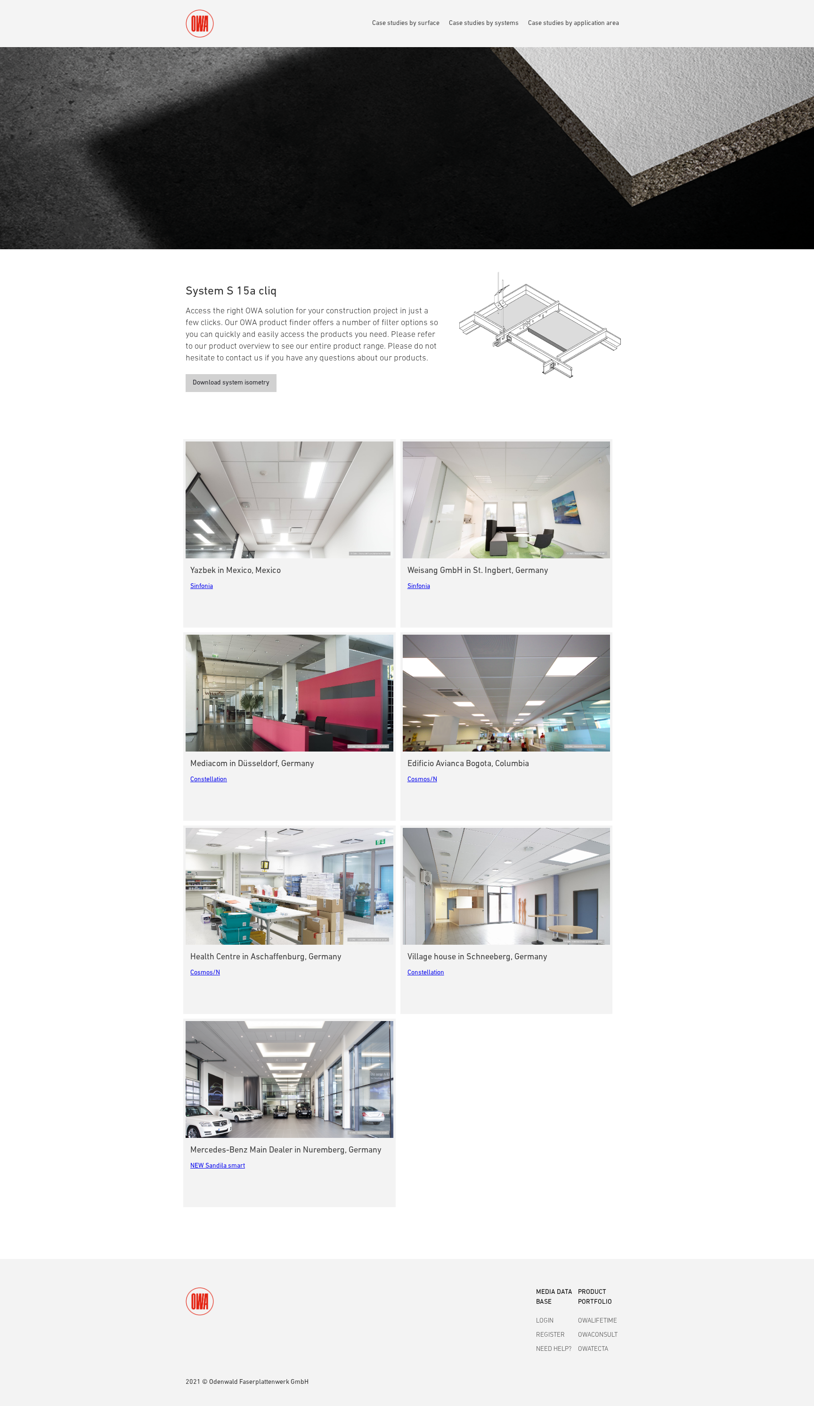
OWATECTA (593, 1349)
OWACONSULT (598, 1335)
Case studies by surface (406, 23)
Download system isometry (231, 382)
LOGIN (545, 1320)
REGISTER (550, 1335)
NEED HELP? (553, 1349)
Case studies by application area (573, 23)
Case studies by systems (484, 23)
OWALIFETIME (597, 1320)
